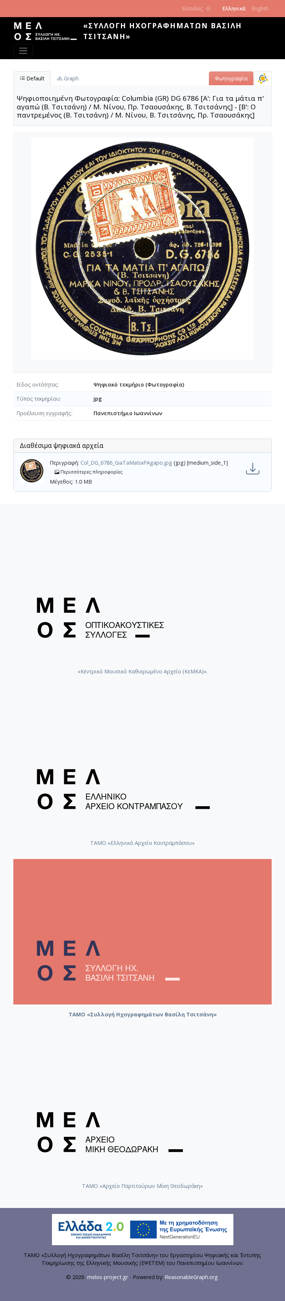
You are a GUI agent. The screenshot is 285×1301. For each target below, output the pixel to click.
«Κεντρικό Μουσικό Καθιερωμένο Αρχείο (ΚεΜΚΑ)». (143, 671)
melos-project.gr (107, 1277)
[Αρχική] (48, 31)
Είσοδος (192, 8)
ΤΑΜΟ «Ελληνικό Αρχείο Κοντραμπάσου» (142, 842)
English (260, 8)
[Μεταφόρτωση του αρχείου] (252, 468)
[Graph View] (263, 78)
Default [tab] (35, 78)
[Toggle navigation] (23, 51)
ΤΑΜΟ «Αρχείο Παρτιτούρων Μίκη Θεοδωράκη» (142, 1185)
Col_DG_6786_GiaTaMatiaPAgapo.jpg (126, 462)
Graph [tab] (70, 78)
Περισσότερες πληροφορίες (90, 472)
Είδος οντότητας (37, 384)
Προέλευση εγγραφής (43, 413)
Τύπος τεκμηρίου (38, 398)
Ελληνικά (234, 8)
